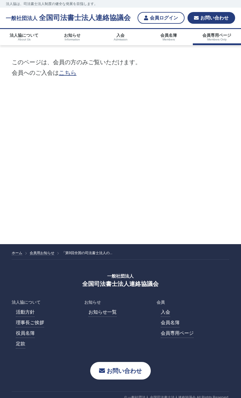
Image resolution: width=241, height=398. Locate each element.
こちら (67, 72)
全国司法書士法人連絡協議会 (68, 17)
